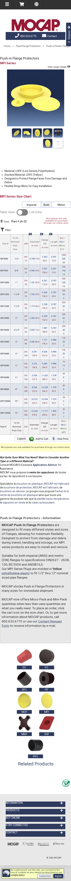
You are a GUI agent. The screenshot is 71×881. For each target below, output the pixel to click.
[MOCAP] (35, 25)
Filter (7, 230)
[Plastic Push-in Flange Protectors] (26, 132)
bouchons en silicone (12, 491)
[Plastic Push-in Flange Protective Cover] (58, 132)
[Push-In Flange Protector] (58, 143)
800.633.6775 (28, 36)
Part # (5, 244)
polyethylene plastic (16, 573)
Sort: (15, 221)
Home (7, 46)
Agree (58, 876)
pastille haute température (53, 498)
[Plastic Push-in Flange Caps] (37, 132)
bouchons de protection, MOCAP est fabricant (31, 487)
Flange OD (44, 241)
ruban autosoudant (43, 502)
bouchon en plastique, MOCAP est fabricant (43, 483)
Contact (52, 36)
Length (53, 240)
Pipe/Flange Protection (28, 46)
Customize (45, 876)
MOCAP (58, 858)
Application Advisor (45, 464)
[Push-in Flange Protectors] (16, 132)
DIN (26, 244)
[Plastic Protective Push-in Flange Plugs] (47, 132)
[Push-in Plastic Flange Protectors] (47, 143)
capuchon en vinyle (14, 502)
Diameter (34, 240)
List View (36, 212)
